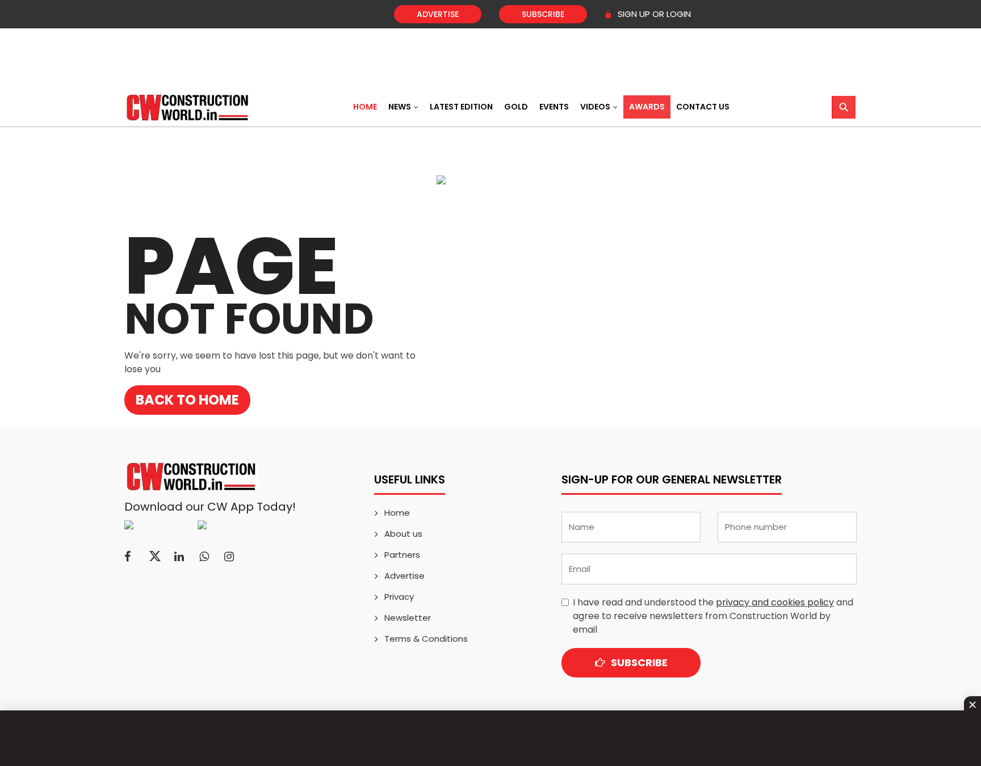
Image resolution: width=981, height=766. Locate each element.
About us (403, 534)
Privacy (399, 597)
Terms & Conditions (426, 639)
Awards (647, 106)
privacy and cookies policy (775, 602)
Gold (516, 106)
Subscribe (543, 14)
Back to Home (187, 399)
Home (365, 106)
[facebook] (127, 557)
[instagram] (229, 557)
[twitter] (155, 557)
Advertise (438, 14)
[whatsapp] (204, 557)
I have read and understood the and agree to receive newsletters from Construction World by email (713, 616)
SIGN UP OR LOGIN (653, 14)
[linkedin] (179, 557)
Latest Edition (461, 106)
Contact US (703, 106)
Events (554, 106)
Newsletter (407, 618)
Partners (402, 555)
